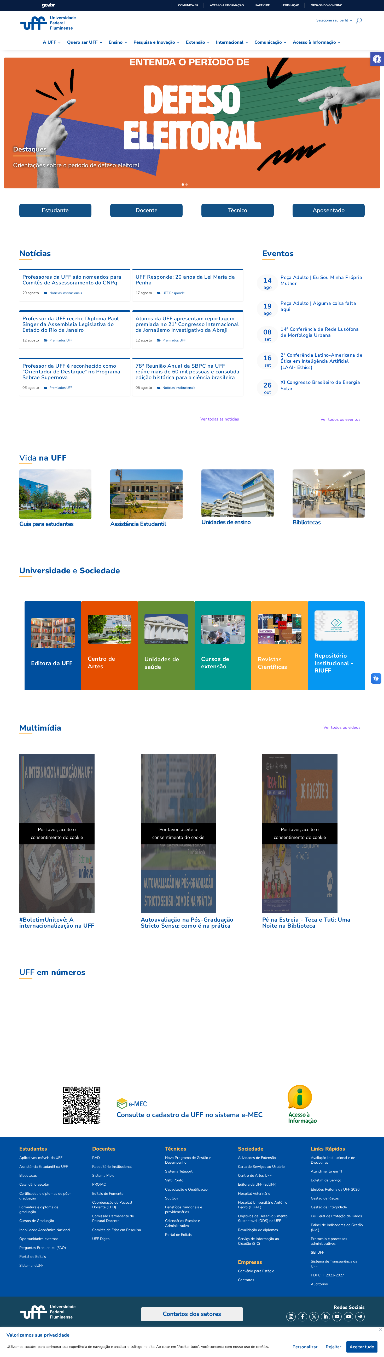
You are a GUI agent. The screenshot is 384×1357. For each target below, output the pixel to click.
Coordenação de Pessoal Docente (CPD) (112, 1205)
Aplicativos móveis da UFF (40, 1158)
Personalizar (305, 1347)
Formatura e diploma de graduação (38, 1209)
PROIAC (99, 1184)
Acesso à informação (227, 5)
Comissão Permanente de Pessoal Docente (113, 1218)
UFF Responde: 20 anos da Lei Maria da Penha (185, 279)
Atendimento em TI (326, 1171)
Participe (262, 5)
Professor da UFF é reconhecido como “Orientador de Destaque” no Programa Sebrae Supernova (71, 371)
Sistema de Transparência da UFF (334, 1264)
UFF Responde (173, 293)
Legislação (290, 5)
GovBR (48, 5)
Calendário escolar (34, 1184)
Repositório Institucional (112, 1166)
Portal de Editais (32, 1256)
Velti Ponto (174, 1180)
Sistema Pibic (103, 1175)
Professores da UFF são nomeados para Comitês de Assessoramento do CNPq (71, 279)
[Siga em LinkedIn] (325, 1316)
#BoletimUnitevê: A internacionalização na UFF (56, 923)
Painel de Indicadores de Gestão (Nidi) (337, 1227)
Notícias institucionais (65, 293)
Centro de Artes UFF (255, 1175)
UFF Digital (101, 1239)
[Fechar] (380, 1329)
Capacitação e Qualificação (186, 1189)
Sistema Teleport (179, 1171)
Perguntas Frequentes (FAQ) (42, 1248)
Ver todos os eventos (340, 419)
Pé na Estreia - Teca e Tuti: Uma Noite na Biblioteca (306, 923)
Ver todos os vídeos (341, 727)
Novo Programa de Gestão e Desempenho (188, 1160)
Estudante (55, 210)
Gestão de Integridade (329, 1207)
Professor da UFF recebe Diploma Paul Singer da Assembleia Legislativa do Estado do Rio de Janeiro (70, 324)
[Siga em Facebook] (302, 1316)
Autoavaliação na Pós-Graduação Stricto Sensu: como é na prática (187, 923)
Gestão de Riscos (325, 1198)
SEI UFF (317, 1252)
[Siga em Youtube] (337, 1316)
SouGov (171, 1198)
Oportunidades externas (39, 1239)
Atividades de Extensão (257, 1158)
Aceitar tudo (362, 1347)
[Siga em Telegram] (360, 1316)
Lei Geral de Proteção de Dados (336, 1216)
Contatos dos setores (192, 1314)
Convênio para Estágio (256, 1271)
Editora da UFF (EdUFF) (257, 1184)
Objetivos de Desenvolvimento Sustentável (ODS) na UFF (263, 1218)
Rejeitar (333, 1347)
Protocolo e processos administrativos (329, 1241)
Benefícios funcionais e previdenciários (183, 1209)
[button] (377, 59)
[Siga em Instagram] (291, 1316)
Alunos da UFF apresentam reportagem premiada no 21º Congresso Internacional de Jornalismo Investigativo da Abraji (187, 324)
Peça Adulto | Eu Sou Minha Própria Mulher (321, 280)
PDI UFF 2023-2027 (327, 1275)
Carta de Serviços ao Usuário (261, 1166)
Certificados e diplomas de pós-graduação (45, 1196)
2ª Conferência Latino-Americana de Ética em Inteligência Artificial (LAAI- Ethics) (321, 361)
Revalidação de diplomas (258, 1230)
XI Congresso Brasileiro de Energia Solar (320, 385)
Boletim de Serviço (326, 1180)
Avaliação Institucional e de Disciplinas (333, 1160)
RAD (96, 1158)
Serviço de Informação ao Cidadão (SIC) (258, 1241)
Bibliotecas (28, 1175)
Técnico (237, 210)
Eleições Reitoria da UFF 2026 (335, 1189)
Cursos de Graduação (36, 1221)
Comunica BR (188, 5)
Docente (147, 210)
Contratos (246, 1280)
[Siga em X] (314, 1316)
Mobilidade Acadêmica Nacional (44, 1230)
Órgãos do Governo (326, 5)
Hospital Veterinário (254, 1193)
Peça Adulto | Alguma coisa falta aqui (318, 306)
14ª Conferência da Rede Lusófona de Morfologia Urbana (320, 332)
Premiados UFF (60, 340)
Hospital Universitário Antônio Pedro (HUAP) (262, 1205)
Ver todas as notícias (219, 419)
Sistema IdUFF (31, 1265)
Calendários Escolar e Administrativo (182, 1223)
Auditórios (319, 1284)
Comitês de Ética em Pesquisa (116, 1230)
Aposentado (329, 210)
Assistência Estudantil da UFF (43, 1166)
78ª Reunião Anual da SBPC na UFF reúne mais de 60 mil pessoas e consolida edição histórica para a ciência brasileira (188, 371)
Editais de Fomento (108, 1193)
